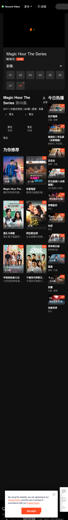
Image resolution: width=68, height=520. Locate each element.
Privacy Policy (14, 499)
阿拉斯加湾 (32, 233)
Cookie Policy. (33, 502)
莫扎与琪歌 (9, 233)
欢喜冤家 (30, 188)
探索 (43, 6)
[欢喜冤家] (36, 170)
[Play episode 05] (50, 75)
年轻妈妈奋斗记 (11, 277)
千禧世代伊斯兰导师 (36, 277)
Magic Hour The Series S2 (17, 188)
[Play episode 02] (20, 75)
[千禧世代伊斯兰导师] (36, 259)
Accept (31, 511)
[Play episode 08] (20, 86)
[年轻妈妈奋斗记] (13, 259)
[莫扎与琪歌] (13, 215)
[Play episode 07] (10, 86)
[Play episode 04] (40, 75)
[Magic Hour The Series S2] (13, 170)
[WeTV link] (11, 6)
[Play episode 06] (60, 75)
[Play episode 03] (30, 75)
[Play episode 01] (10, 75)
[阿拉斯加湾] (36, 215)
